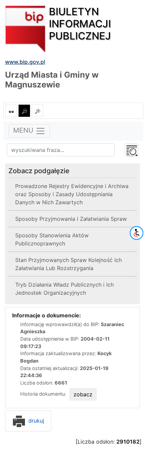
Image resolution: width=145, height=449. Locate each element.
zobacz (83, 394)
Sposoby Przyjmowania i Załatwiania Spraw (71, 218)
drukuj (35, 420)
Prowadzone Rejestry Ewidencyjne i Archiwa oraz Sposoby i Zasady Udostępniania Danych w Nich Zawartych (71, 194)
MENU (24, 130)
